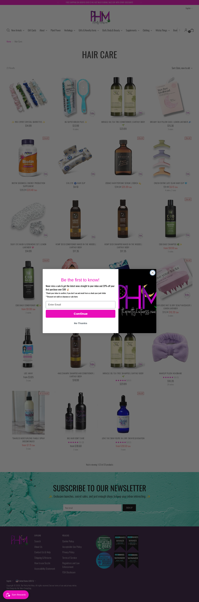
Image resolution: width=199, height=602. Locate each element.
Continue (81, 314)
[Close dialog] (152, 272)
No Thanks (80, 323)
